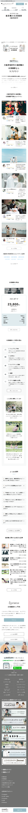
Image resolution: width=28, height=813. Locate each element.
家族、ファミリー (21, 681)
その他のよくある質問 (14, 530)
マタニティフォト (21, 687)
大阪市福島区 (14, 256)
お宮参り (7, 684)
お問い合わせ (21, 694)
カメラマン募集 (6, 787)
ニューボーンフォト (21, 684)
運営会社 (5, 776)
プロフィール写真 (21, 692)
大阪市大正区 (20, 259)
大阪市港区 (13, 259)
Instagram (5, 794)
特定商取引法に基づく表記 (9, 782)
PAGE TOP (14, 672)
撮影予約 (19, 810)
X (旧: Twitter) (6, 796)
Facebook (5, 798)
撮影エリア (6, 772)
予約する (20, 4)
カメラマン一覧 (6, 681)
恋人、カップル (21, 689)
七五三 (6, 687)
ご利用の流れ (7, 679)
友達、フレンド (6, 692)
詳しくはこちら (14, 329)
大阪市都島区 (7, 256)
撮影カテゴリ (7, 769)
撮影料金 (21, 679)
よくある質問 (14, 634)
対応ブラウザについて (8, 785)
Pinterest (5, 802)
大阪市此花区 (21, 256)
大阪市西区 (7, 259)
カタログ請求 (14, 639)
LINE (4, 800)
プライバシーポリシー (8, 780)
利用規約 (5, 778)
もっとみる (13, 263)
